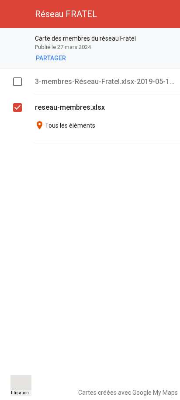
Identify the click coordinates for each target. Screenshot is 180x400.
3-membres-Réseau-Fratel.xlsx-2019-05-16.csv (105, 81)
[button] (13, 13)
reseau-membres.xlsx (70, 107)
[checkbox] (17, 81)
